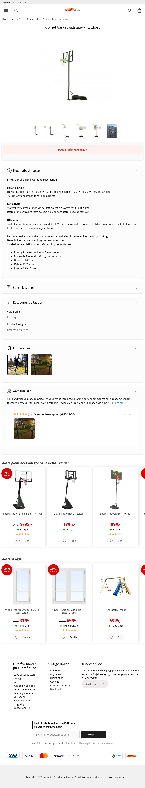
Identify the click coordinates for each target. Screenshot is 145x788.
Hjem (4, 19)
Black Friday (57, 689)
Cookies (54, 681)
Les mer (119, 403)
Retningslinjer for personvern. (96, 743)
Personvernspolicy (60, 685)
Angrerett (55, 674)
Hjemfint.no (56, 678)
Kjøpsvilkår (56, 670)
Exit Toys (12, 317)
